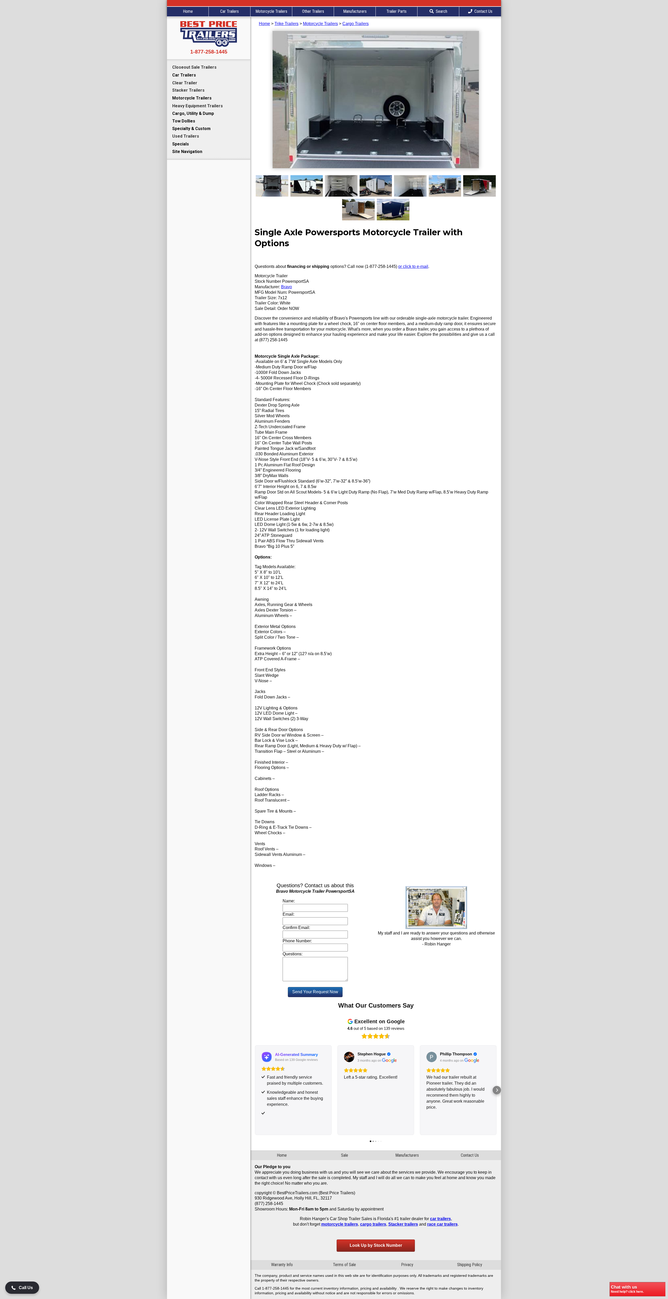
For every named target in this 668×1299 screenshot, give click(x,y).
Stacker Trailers (188, 90)
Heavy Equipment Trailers (197, 105)
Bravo (286, 287)
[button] (254, 1090)
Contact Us (483, 11)
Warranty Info (282, 1264)
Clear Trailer (184, 82)
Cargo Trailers (355, 23)
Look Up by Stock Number (376, 1245)
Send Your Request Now (315, 992)
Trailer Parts (396, 11)
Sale (344, 1155)
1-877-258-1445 (208, 52)
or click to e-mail (413, 266)
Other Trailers (313, 11)
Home (188, 11)
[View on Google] (266, 1057)
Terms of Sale (344, 1264)
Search (441, 11)
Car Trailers (229, 11)
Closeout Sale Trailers (194, 67)
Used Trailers (185, 136)
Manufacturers (355, 11)
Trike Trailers (287, 23)
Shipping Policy (469, 1264)
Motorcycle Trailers (271, 11)
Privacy (407, 1264)
